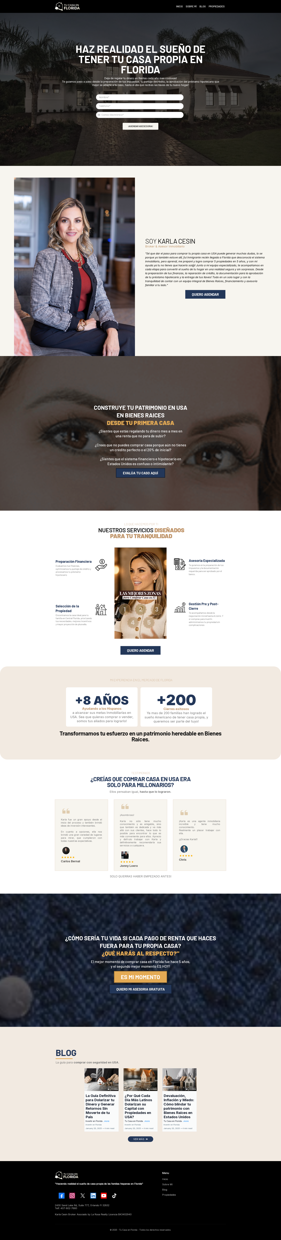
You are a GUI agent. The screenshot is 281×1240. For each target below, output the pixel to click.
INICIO (179, 6)
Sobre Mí (167, 1184)
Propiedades (169, 1194)
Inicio (165, 1179)
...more (106, 1121)
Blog (164, 1189)
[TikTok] (114, 1195)
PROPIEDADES (217, 6)
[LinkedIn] (93, 1195)
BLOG (202, 6)
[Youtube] (103, 1195)
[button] (101, 1100)
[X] (82, 1195)
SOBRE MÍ (191, 6)
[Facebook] (61, 1195)
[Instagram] (72, 1195)
